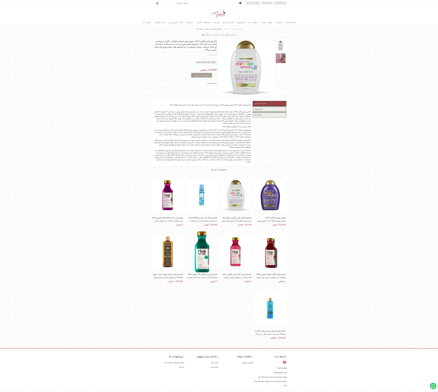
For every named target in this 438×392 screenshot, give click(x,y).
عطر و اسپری (228, 22)
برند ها (216, 22)
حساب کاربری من (280, 3)
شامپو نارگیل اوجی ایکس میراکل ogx (237, 218)
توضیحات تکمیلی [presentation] (260, 103)
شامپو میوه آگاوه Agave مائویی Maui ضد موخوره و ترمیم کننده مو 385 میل (271, 275)
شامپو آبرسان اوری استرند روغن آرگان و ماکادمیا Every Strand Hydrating (270, 332)
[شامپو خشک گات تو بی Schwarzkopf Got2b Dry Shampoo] (202, 195)
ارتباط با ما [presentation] (257, 115)
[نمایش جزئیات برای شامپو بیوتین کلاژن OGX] (270, 195)
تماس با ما (146, 22)
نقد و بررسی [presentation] (258, 109)
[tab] (269, 103)
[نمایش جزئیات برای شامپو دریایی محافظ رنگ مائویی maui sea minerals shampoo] (202, 252)
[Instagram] (284, 362)
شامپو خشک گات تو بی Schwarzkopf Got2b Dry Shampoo (203, 219)
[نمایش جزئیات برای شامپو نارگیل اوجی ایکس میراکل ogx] (236, 195)
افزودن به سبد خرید (201, 75)
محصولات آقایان (203, 22)
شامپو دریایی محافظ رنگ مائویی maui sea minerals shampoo (202, 275)
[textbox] (172, 3)
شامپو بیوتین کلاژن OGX (275, 218)
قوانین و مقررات (247, 363)
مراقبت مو (253, 22)
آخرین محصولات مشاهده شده (174, 363)
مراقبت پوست (266, 22)
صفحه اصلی (290, 22)
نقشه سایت (214, 367)
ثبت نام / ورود (267, 3)
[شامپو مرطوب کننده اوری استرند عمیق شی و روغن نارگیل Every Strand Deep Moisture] (167, 252)
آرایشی (279, 22)
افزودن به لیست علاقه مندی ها (206, 62)
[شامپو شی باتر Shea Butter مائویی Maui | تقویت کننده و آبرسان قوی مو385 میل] (167, 195)
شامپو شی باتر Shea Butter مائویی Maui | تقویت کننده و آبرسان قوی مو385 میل (167, 219)
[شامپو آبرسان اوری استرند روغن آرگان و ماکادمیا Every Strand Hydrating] (270, 308)
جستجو (157, 3)
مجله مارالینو (160, 22)
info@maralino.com (280, 373)
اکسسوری (241, 22)
